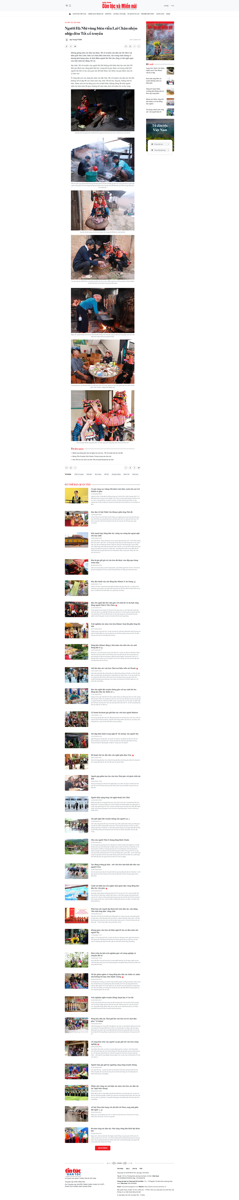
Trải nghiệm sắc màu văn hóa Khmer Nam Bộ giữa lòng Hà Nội (115, 625)
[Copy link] (134, 46)
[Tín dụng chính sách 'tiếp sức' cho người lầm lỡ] (170, 112)
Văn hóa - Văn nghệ (119, 14)
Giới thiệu (120, 1168)
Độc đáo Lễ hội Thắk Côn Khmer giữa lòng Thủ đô (112, 512)
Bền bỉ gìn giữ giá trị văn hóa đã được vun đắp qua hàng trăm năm (114, 561)
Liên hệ (134, 1168)
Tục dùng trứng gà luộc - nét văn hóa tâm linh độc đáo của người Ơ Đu (115, 865)
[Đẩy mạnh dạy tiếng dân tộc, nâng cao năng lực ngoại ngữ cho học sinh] (76, 540)
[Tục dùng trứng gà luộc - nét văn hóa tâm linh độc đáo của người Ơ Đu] (76, 871)
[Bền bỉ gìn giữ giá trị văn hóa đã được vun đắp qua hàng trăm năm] (76, 567)
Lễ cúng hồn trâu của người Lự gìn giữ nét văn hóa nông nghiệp (114, 1043)
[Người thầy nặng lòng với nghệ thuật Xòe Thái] (76, 804)
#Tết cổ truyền (79, 474)
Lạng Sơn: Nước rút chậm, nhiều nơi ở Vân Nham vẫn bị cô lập (155, 70)
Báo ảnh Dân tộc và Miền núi (120, 6)
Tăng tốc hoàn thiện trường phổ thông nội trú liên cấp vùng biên (155, 91)
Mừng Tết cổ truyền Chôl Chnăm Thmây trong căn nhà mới (91, 456)
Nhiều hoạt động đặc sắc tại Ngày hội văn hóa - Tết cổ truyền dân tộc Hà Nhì (97, 453)
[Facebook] (71, 46)
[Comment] (139, 46)
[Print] (130, 46)
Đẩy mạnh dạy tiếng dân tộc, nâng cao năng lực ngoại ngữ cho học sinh (115, 534)
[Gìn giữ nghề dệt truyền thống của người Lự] (76, 825)
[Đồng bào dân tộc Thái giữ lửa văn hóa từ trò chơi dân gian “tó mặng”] (76, 1025)
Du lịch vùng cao (133, 14)
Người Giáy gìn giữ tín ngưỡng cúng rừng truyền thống (114, 1065)
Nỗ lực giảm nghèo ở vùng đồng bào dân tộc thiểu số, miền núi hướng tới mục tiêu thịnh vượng (115, 975)
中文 (172, 6)
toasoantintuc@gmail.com (129, 1187)
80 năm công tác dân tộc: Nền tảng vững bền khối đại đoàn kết (115, 1129)
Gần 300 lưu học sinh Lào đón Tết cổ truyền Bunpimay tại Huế (92, 460)
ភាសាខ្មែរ (166, 6)
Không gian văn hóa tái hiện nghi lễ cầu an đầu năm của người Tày (114, 931)
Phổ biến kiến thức (147, 14)
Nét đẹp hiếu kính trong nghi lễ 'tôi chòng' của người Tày (114, 734)
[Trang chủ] (70, 14)
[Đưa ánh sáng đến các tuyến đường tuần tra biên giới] (170, 81)
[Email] (126, 46)
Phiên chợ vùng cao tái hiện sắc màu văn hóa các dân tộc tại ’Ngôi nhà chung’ (115, 1087)
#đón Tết (126, 474)
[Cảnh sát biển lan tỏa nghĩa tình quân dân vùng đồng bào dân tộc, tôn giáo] (76, 892)
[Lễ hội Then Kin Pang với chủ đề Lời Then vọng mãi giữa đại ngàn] (76, 1114)
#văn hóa (135, 474)
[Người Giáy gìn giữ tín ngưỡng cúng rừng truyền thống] (76, 1071)
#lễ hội (106, 474)
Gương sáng (160, 14)
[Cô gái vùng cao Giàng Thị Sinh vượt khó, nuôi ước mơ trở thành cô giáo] (76, 495)
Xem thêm (102, 1148)
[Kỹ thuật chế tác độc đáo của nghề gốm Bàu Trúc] (76, 761)
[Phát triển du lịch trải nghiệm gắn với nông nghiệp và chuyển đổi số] (76, 960)
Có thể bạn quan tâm (77, 484)
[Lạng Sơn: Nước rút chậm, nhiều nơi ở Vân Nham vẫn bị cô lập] (170, 71)
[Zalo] (66, 46)
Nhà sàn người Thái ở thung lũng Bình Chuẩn (110, 840)
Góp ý (128, 1168)
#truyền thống (116, 474)
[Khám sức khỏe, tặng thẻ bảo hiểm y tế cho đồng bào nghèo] (170, 102)
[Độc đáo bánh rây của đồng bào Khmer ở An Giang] (76, 588)
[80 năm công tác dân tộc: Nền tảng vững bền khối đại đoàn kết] (76, 1135)
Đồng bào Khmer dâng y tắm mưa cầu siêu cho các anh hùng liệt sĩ (114, 646)
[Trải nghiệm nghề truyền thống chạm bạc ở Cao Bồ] (76, 1004)
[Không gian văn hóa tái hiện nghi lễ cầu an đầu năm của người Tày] (76, 937)
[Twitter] (75, 46)
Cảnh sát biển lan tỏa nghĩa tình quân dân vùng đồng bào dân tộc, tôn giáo (115, 887)
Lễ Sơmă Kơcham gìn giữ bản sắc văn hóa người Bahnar (114, 712)
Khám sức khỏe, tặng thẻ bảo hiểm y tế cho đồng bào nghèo (155, 101)
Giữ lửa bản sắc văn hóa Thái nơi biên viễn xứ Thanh (113, 668)
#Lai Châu (98, 474)
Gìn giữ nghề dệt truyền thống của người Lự (109, 819)
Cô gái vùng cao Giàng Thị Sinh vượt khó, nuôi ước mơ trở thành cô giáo (115, 490)
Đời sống (108, 14)
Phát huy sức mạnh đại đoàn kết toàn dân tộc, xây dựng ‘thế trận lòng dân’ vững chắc (114, 910)
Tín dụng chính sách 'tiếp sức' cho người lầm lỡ (155, 111)
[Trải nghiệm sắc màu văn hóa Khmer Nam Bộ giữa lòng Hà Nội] (76, 630)
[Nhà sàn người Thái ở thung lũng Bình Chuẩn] (76, 846)
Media (168, 14)
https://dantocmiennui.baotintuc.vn (155, 1187)
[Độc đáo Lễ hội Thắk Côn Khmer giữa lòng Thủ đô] (76, 518)
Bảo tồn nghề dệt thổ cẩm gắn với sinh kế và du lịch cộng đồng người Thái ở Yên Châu (115, 604)
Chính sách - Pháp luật (95, 14)
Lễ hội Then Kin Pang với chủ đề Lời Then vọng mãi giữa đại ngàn (114, 1108)
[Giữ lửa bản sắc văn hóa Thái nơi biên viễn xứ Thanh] (76, 675)
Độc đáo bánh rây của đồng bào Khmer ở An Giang (112, 581)
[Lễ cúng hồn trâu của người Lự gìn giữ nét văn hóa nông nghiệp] (76, 1048)
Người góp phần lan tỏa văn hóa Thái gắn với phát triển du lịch (115, 777)
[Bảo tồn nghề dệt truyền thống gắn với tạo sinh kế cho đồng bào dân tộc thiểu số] (76, 696)
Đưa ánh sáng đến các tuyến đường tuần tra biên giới (154, 80)
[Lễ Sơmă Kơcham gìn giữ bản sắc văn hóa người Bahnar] (76, 719)
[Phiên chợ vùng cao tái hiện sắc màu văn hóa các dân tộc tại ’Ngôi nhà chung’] (76, 1093)
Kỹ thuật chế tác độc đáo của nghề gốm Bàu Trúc (111, 755)
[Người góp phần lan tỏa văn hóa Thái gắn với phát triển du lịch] (76, 783)
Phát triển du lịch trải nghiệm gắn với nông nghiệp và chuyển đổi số (113, 954)
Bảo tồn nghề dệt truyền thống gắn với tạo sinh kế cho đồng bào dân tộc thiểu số (113, 690)
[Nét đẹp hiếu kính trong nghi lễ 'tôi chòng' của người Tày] (76, 740)
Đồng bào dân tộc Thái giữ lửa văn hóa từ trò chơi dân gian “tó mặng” (114, 1020)
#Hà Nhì (89, 474)
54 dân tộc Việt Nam (79, 14)
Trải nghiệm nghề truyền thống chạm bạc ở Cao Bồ (112, 997)
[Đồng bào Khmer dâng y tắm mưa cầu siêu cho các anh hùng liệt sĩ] (76, 652)
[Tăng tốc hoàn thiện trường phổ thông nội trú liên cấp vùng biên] (170, 91)
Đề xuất (150, 64)
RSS (141, 1168)
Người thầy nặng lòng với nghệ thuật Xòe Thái (110, 797)
